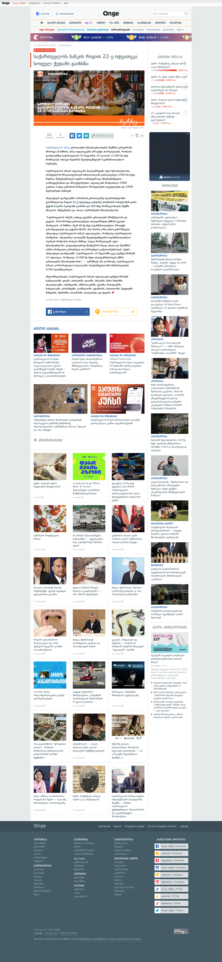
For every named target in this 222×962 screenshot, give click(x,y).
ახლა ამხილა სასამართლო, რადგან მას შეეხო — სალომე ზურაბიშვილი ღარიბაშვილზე (50, 788)
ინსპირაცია (119, 891)
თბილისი (38, 880)
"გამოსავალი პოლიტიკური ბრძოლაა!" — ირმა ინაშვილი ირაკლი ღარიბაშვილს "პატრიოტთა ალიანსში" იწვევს (169, 335)
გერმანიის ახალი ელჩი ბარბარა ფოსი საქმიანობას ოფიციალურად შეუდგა (128, 528)
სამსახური (119, 883)
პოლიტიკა (138, 29)
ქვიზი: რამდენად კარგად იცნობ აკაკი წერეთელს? (89, 788)
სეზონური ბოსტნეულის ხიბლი (50, 528)
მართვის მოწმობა (52, 3)
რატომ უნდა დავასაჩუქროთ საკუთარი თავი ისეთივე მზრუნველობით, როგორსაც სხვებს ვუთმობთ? (91, 352)
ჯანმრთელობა (123, 839)
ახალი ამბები (19, 3)
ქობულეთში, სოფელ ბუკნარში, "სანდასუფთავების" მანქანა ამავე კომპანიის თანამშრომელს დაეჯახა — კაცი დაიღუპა (170, 706)
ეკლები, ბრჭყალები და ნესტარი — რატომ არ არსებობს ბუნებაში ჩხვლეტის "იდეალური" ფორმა (128, 632)
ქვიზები (128, 23)
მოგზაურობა (120, 865)
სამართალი (39, 887)
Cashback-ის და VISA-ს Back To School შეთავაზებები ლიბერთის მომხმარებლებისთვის (89, 476)
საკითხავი (144, 23)
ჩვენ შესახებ (104, 826)
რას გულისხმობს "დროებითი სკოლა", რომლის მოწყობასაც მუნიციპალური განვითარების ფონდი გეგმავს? (50, 736)
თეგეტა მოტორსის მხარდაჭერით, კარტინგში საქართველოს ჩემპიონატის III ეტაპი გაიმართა (89, 684)
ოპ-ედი (114, 23)
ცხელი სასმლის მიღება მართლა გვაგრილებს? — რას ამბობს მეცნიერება (89, 580)
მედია (36, 894)
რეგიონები (39, 883)
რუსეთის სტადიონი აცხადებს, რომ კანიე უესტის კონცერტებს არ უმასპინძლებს (170, 686)
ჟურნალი (75, 23)
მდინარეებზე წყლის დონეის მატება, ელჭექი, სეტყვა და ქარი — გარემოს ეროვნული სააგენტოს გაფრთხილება (169, 252)
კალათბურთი (80, 896)
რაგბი (77, 893)
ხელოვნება (79, 877)
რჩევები (118, 894)
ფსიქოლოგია (120, 843)
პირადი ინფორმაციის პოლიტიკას (125, 939)
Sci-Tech (79, 858)
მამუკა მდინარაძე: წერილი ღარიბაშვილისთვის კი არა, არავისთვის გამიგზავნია (128, 580)
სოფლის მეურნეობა (83, 854)
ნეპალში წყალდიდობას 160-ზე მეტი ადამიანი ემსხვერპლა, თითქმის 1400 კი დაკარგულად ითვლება (169, 432)
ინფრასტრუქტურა (42, 891)
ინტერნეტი (79, 865)
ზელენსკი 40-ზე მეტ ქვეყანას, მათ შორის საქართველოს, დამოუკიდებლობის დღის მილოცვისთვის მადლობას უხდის (128, 476)
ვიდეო (101, 23)
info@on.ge (51, 933)
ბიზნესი (77, 846)
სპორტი (79, 885)
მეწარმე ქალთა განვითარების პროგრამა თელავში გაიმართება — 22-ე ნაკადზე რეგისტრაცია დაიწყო (128, 736)
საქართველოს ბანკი (58, 147)
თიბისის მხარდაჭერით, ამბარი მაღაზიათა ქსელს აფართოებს (168, 715)
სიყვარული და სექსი (124, 887)
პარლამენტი (40, 843)
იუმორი (118, 880)
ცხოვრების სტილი (126, 858)
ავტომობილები (121, 869)
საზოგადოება (153, 29)
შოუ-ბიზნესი (79, 881)
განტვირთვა (34, 3)
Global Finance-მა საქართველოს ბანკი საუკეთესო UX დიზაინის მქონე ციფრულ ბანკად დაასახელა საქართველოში (129, 354)
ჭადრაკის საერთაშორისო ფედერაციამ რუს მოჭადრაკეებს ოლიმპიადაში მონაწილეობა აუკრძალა (169, 561)
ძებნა (66, 3)
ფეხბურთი (79, 889)
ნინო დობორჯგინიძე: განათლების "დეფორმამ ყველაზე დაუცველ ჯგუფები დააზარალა (170, 695)
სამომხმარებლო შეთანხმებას (91, 939)
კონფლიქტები (40, 857)
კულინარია (119, 873)
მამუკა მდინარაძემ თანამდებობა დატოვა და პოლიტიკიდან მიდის (89, 632)
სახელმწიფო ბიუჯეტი (84, 850)
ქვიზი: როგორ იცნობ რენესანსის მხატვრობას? (50, 476)
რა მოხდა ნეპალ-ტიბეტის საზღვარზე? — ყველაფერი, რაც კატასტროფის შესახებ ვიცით (89, 528)
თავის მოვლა (120, 854)
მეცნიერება (79, 869)
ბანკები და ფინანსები (84, 843)
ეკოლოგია (39, 869)
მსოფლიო (39, 850)
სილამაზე (118, 862)
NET (89, 23)
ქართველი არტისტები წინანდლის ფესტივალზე (128, 684)
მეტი (179, 29)
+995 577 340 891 (68, 933)
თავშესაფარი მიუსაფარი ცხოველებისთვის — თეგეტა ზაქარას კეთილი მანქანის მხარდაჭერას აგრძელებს (169, 519)
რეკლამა (176, 23)
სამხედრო (38, 861)
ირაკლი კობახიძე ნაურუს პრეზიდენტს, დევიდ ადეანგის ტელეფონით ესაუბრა (50, 580)
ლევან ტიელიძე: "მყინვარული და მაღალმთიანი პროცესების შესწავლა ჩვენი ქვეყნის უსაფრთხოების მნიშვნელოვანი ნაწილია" (169, 476)
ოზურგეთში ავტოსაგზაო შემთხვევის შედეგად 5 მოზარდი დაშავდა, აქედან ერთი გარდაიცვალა (169, 210)
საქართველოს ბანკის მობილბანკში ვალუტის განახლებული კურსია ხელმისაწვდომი (119, 404)
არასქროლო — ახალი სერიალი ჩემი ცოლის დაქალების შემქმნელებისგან (89, 736)
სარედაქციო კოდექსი (134, 826)
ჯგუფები (44, 14)
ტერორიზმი (39, 846)
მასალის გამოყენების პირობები (162, 826)
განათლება (39, 873)
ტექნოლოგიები (81, 862)
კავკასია (37, 854)
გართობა (118, 876)
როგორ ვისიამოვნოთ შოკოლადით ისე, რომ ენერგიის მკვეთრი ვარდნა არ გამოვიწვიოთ (50, 632)
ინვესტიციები (66, 14)
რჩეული (160, 23)
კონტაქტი (184, 826)
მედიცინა (118, 846)
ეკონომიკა (168, 29)
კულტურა (80, 874)
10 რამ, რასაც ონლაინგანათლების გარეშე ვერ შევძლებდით (50, 684)
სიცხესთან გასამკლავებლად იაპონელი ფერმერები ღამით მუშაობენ (169, 601)
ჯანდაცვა (38, 876)
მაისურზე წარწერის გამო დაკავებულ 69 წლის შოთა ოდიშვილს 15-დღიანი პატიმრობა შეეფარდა (169, 293)
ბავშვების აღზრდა (122, 850)
